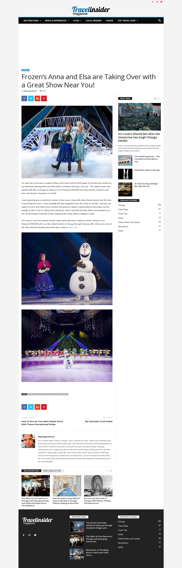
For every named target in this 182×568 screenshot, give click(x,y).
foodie (120, 218)
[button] (159, 20)
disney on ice (40, 394)
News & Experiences (56, 20)
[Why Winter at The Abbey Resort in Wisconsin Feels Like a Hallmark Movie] (77, 554)
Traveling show (61, 394)
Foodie (109, 20)
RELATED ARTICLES (31, 471)
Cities (76, 20)
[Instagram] (157, 2)
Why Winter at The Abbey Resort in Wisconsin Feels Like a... (97, 552)
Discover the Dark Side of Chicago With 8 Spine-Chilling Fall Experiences (97, 500)
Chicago (25, 70)
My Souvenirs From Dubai (98, 421)
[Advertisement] (91, 45)
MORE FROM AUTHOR (52, 471)
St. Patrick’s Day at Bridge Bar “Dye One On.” (146, 184)
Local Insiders (94, 20)
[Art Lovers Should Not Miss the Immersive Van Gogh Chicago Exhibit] (139, 117)
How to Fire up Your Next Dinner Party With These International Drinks (42, 423)
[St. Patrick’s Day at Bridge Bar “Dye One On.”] (125, 189)
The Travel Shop (126, 20)
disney (31, 394)
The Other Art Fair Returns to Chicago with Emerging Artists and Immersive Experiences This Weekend (35, 502)
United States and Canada (129, 222)
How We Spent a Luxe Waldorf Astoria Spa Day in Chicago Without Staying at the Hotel (66, 500)
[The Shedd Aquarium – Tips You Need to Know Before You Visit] (125, 160)
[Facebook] (152, 2)
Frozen (50, 394)
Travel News (123, 209)
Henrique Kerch (30, 91)
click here (73, 227)
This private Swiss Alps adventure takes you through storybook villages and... (99, 525)
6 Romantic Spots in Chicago (147, 170)
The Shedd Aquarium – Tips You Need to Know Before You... (147, 159)
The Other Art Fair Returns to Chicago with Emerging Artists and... (99, 539)
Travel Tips (122, 214)
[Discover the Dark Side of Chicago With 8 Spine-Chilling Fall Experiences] (98, 485)
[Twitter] (161, 2)
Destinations (31, 20)
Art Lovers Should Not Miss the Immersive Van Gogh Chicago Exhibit (139, 137)
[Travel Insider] (91, 10)
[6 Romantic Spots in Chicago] (125, 174)
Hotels (120, 231)
